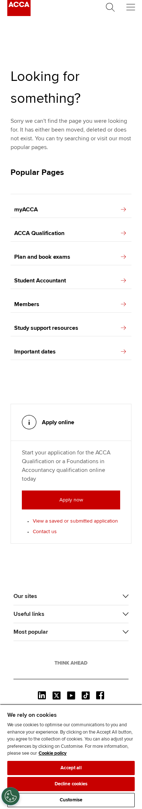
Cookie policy (53, 753)
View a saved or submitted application (75, 521)
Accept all (70, 768)
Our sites (25, 596)
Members (26, 304)
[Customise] (10, 796)
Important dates (35, 351)
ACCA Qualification (39, 233)
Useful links (28, 614)
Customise (71, 800)
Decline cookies (71, 784)
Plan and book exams (42, 257)
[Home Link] (71, 663)
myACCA (26, 209)
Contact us (45, 531)
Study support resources (46, 328)
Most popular (30, 632)
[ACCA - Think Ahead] (19, 14)
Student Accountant (40, 280)
